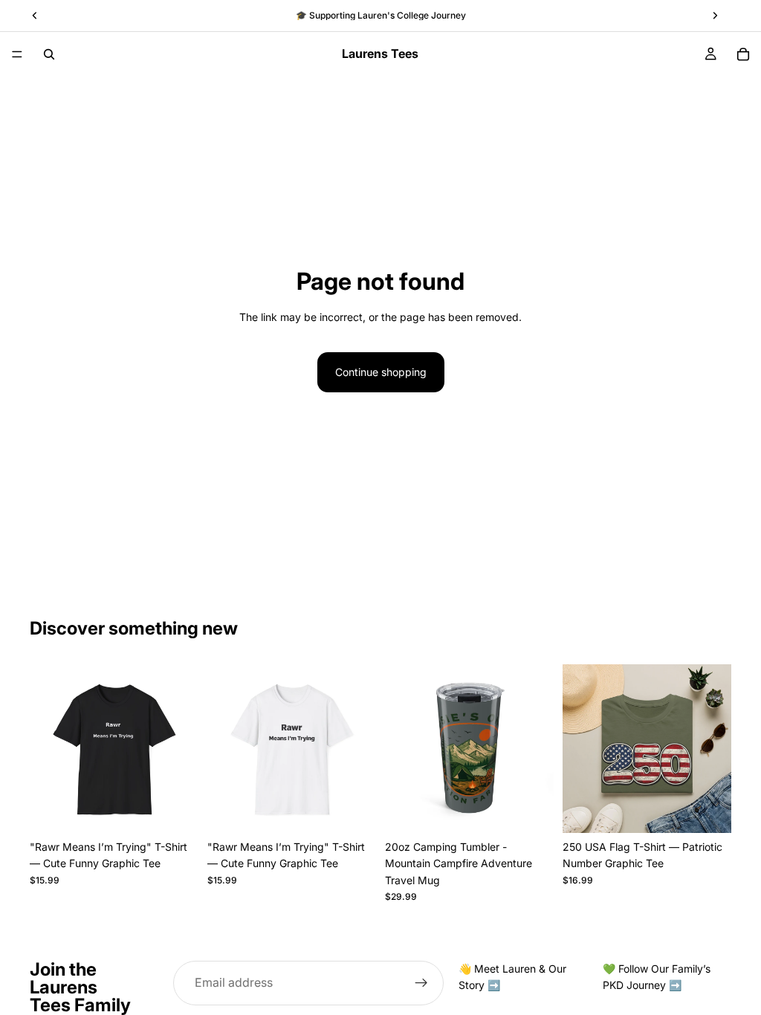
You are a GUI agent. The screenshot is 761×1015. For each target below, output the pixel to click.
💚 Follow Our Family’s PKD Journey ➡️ (656, 976)
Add (543, 809)
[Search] (49, 54)
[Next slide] (182, 749)
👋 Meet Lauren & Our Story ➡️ (512, 976)
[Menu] (17, 54)
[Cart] (743, 54)
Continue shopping (381, 372)
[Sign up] (421, 983)
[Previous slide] (46, 749)
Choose (188, 809)
